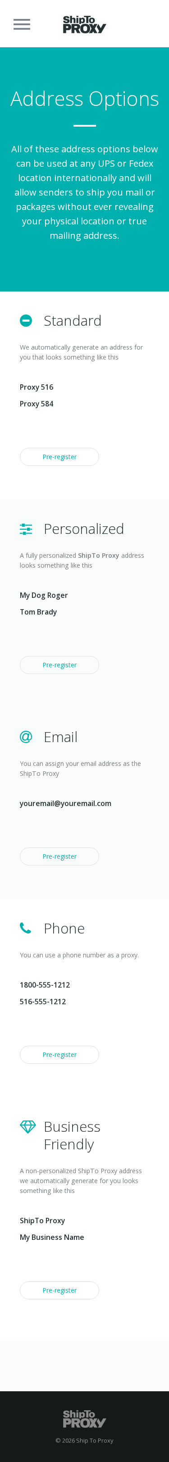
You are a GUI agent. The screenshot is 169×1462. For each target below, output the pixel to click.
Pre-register (59, 456)
